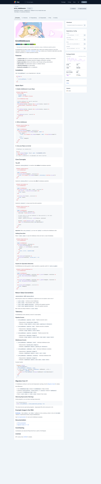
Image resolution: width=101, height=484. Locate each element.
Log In (84, 2)
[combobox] (36, 2)
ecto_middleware (20, 8)
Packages (63, 2)
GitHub (67, 83)
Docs (74, 2)
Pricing (69, 2)
